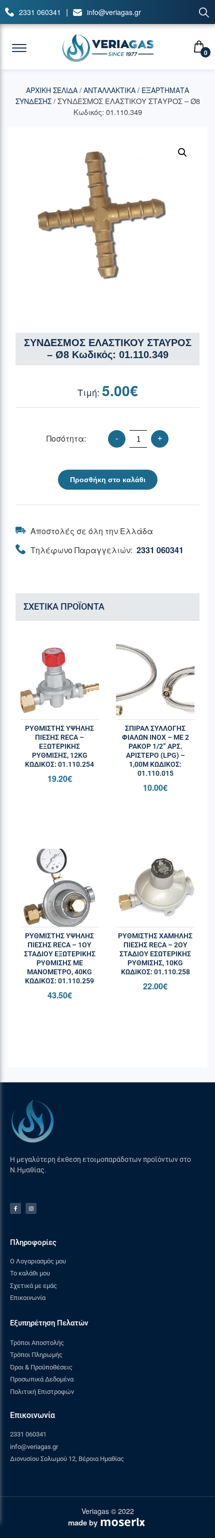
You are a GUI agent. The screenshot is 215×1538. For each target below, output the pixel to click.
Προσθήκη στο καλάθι (108, 480)
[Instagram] (31, 1208)
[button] (183, 153)
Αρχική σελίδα (52, 90)
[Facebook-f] (15, 1208)
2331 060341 (40, 12)
